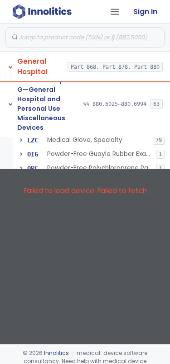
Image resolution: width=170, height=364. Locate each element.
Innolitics (56, 353)
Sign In (145, 11)
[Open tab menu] (114, 11)
